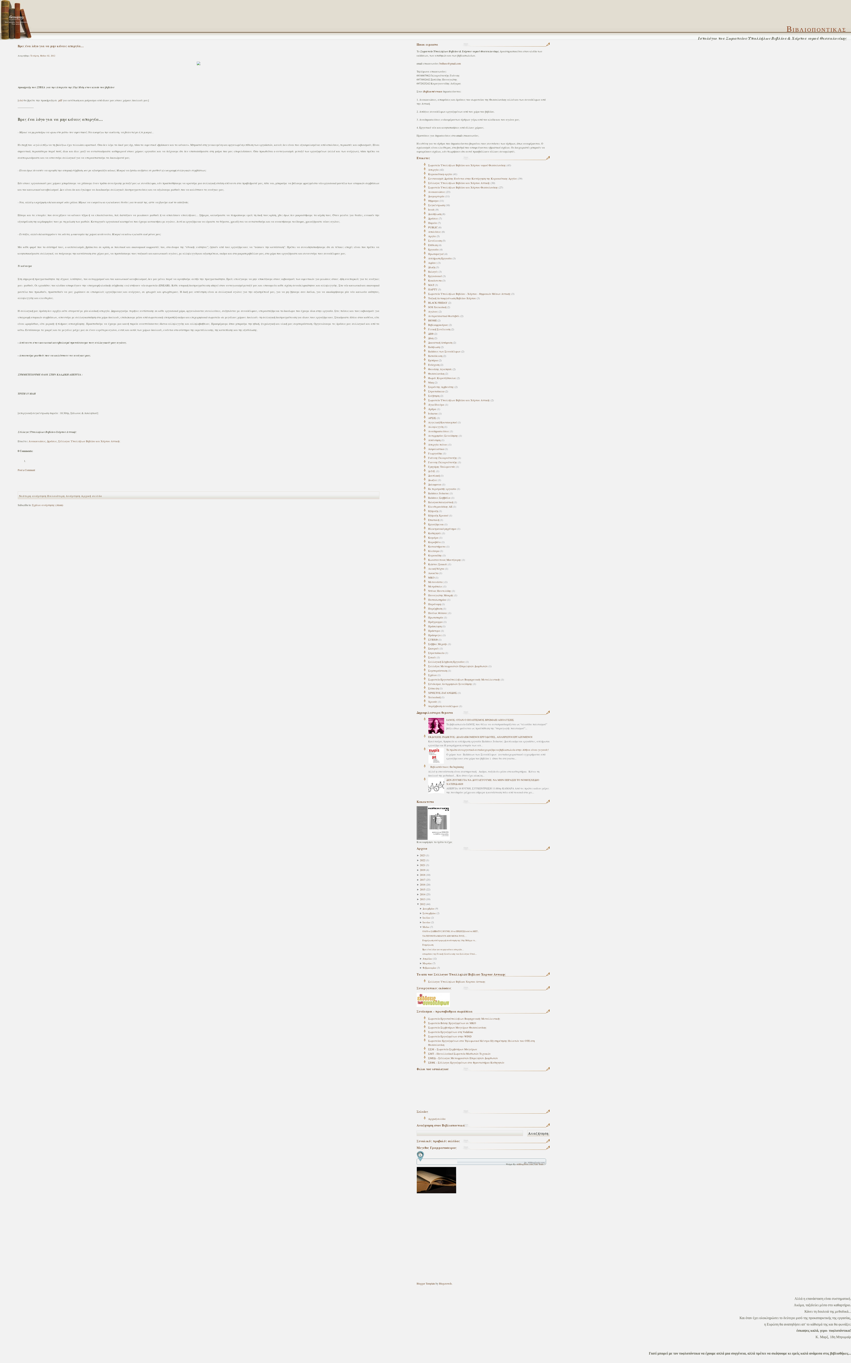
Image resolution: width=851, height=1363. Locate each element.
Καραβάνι (434, 542)
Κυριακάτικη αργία (440, 174)
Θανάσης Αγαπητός (440, 369)
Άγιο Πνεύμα (436, 404)
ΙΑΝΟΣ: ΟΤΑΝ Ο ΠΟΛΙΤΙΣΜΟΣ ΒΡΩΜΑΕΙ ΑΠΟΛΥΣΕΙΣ (480, 720)
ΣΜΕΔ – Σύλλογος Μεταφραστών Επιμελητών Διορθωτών (463, 1058)
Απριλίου (427, 958)
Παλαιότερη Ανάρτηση (63, 496)
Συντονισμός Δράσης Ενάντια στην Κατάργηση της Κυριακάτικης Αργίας (472, 178)
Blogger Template (426, 1283)
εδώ (21, 100)
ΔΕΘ (430, 333)
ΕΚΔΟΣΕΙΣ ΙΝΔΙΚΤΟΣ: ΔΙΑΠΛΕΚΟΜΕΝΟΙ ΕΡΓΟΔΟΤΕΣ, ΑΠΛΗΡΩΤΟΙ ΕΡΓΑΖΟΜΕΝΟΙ (480, 737)
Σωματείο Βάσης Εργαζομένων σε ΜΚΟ (452, 1023)
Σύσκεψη (433, 688)
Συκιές (432, 657)
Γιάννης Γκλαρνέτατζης (442, 458)
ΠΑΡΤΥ (432, 289)
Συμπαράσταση (437, 670)
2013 (422, 899)
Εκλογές (433, 271)
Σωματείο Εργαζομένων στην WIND (450, 1036)
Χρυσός (432, 701)
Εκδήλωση (434, 347)
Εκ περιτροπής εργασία (442, 489)
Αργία (432, 236)
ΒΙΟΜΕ (432, 320)
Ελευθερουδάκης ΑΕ (440, 506)
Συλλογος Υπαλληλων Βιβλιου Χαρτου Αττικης (456, 981)
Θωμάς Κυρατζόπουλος (442, 378)
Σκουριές (433, 648)
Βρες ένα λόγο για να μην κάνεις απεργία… (443, 949)
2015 (422, 889)
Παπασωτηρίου (437, 599)
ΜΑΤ (431, 285)
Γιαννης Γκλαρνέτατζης (442, 462)
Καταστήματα (437, 546)
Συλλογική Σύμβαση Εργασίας (446, 661)
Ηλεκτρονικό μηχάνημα (442, 528)
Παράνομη (434, 604)
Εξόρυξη (433, 511)
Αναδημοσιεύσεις (438, 431)
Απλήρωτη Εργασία (440, 258)
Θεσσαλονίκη (436, 373)
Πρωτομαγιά (436, 254)
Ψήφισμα (433, 200)
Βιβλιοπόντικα (433, 91)
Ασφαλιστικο (436, 449)
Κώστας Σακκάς (437, 564)
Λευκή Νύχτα (436, 568)
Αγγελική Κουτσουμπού (442, 422)
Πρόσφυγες (435, 635)
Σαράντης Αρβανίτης (441, 387)
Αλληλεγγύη (435, 426)
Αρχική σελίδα (437, 1119)
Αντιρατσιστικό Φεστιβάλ (444, 316)
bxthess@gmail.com (450, 63)
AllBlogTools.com (524, 1164)
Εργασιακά (435, 276)
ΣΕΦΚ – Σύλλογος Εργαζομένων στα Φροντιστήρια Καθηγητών (466, 1062)
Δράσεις (433, 218)
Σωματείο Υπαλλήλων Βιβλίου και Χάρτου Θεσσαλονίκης (463, 187)
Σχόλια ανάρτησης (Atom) (47, 505)
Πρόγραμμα (435, 622)
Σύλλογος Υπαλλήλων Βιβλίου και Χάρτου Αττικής (459, 183)
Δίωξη (431, 267)
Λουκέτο (433, 573)
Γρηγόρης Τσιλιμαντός (441, 466)
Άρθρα (432, 409)
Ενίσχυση (433, 364)
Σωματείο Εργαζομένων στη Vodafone (450, 1032)
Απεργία (433, 169)
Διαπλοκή (434, 475)
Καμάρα (433, 537)
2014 (422, 894)
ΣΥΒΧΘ (433, 639)
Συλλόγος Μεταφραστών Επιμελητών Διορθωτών (458, 666)
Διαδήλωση (434, 214)
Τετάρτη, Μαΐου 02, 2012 (42, 55)
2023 (422, 855)
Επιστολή (433, 520)
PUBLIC (433, 227)
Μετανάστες (436, 582)
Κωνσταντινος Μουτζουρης (444, 559)
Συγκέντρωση (436, 205)
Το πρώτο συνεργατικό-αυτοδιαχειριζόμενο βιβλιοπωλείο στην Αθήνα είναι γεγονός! (497, 749)
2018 (422, 874)
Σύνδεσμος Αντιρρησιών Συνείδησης (450, 684)
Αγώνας (433, 311)
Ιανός (431, 209)
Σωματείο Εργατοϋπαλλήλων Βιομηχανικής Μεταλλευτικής (464, 679)
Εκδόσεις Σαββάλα (439, 497)
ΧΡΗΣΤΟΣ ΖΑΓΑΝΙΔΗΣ (442, 692)
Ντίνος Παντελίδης (439, 591)
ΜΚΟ (431, 577)
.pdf (60, 100)
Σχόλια (432, 675)
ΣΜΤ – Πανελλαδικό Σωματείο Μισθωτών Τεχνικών (459, 1053)
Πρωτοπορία (435, 617)
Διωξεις (432, 480)
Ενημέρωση (427, 944)
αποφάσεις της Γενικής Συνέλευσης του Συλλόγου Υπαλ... (449, 953)
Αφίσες (432, 262)
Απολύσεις (434, 231)
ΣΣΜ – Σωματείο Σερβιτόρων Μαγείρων (452, 1049)
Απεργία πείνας (438, 444)
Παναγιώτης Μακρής (440, 595)
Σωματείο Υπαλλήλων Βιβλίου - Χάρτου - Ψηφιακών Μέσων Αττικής (469, 293)
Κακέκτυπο (435, 280)
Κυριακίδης (435, 555)
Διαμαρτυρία (436, 196)
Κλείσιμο (433, 551)
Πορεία (432, 223)
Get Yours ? (540, 1164)
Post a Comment (26, 470)
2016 (422, 884)
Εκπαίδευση (435, 356)
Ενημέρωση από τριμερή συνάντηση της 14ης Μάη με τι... (449, 940)
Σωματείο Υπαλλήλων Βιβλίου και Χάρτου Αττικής (459, 400)
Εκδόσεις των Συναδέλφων (444, 351)
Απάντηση (434, 440)
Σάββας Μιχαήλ (437, 644)
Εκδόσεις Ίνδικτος (438, 493)
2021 (422, 865)
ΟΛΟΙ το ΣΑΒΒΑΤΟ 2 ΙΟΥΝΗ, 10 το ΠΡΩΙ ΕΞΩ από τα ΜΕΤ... (450, 931)
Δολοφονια (434, 484)
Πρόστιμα (434, 630)
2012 (422, 904)
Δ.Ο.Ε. (431, 471)
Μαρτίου (427, 963)
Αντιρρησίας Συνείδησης (443, 435)
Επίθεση (433, 245)
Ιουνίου (426, 922)
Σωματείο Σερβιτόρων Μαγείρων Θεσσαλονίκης (457, 1027)
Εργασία (433, 249)
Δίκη (430, 338)
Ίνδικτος (433, 413)
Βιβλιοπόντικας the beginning (447, 767)
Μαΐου (426, 927)
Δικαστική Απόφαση (440, 342)
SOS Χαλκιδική (437, 307)
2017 (422, 879)
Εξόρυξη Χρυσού (438, 515)
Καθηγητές (434, 533)
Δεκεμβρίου (429, 908)
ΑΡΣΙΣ (432, 418)
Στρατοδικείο (436, 653)
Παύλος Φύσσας (437, 613)
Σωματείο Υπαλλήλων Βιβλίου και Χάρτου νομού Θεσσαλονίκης (467, 165)
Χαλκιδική (434, 697)
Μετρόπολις (435, 586)
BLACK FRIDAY (437, 302)
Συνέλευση (435, 240)
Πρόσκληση (435, 626)
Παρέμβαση (435, 608)
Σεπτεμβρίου (429, 913)
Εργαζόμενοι (436, 524)
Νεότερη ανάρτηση (32, 496)
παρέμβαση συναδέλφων (443, 706)
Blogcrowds (445, 1283)
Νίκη (431, 382)
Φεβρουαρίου (429, 967)
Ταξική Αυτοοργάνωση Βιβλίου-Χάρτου (452, 298)
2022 (422, 860)
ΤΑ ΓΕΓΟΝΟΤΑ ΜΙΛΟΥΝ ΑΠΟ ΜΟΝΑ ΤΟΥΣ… (444, 936)
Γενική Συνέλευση (439, 329)
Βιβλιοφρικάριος (438, 325)
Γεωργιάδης (435, 453)
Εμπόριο (433, 360)
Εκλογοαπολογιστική (440, 502)
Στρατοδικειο (436, 391)
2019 (422, 870)
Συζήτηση (433, 395)
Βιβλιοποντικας (817, 29)
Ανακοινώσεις (436, 192)
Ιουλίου (426, 917)
